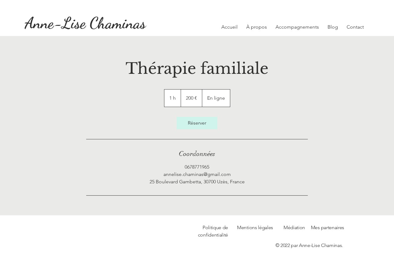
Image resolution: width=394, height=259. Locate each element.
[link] (197, 123)
